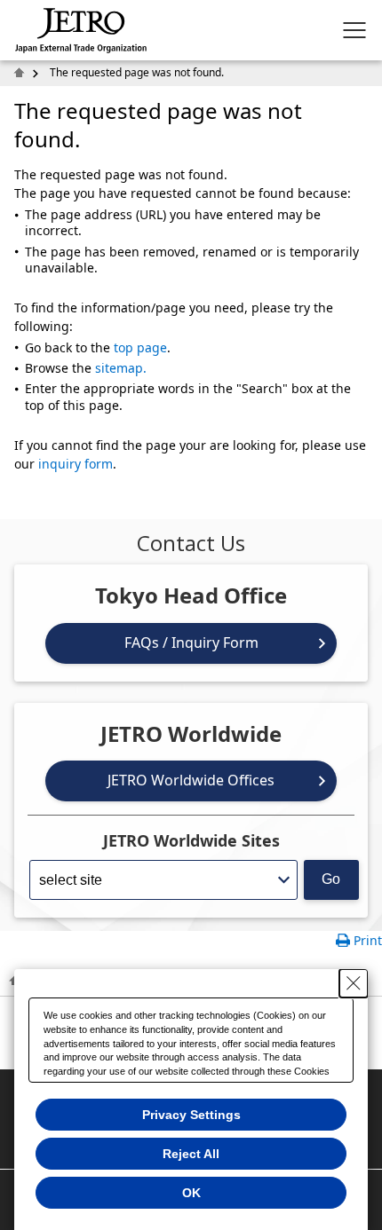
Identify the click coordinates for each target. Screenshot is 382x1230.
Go (331, 879)
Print (368, 940)
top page (140, 347)
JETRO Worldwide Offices (191, 780)
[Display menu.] (354, 30)
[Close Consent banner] (353, 983)
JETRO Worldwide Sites (191, 840)
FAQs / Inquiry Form (191, 642)
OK (191, 1193)
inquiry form (75, 463)
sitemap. (121, 367)
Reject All (191, 1154)
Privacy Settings (191, 1115)
